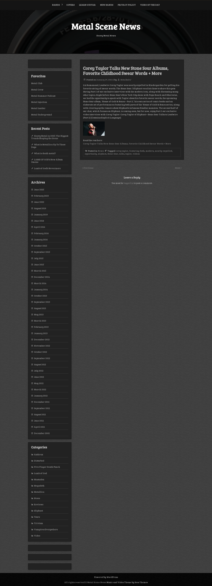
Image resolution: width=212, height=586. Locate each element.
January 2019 (41, 214)
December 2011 (41, 401)
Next (178, 167)
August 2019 (40, 208)
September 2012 (42, 358)
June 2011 (39, 420)
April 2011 (39, 426)
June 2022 (39, 201)
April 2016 (39, 226)
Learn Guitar (87, 4)
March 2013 (40, 320)
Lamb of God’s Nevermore (47, 168)
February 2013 (41, 326)
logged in (128, 183)
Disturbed (39, 460)
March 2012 (40, 389)
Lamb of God (40, 473)
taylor (128, 153)
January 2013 (41, 333)
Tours (37, 516)
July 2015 (38, 258)
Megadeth (39, 485)
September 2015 (42, 251)
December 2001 (42, 433)
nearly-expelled (163, 150)
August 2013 (40, 308)
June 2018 (39, 220)
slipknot (102, 153)
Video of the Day (150, 4)
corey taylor (122, 150)
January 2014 (41, 289)
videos (136, 153)
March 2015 (40, 270)
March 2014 (40, 283)
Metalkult (125, 79)
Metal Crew (37, 89)
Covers (70, 4)
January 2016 (41, 239)
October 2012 (40, 351)
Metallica (39, 491)
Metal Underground (41, 114)
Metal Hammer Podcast (43, 95)
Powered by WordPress (106, 577)
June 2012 (39, 376)
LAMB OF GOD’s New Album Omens (47, 160)
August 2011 (40, 414)
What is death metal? (45, 153)
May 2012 (39, 383)
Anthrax (38, 454)
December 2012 (42, 339)
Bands (56, 4)
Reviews (38, 504)
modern (150, 150)
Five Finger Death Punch (47, 466)
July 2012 (38, 370)
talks (121, 153)
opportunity (91, 153)
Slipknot (38, 510)
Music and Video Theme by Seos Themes (127, 582)
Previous (88, 167)
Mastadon (39, 479)
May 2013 (39, 314)
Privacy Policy (127, 4)
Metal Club (36, 83)
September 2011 (42, 408)
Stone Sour (112, 153)
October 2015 (40, 245)
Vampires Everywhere (46, 529)
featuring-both (137, 150)
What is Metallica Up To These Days (48, 145)
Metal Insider (38, 108)
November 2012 (42, 345)
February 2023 (41, 195)
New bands (106, 4)
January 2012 (41, 395)
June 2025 (39, 189)
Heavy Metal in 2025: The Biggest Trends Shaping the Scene (49, 137)
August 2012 (40, 364)
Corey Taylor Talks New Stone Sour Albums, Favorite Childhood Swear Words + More (127, 143)
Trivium (38, 523)
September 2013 (42, 301)
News (101, 150)
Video (37, 535)
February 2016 (41, 233)
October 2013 (40, 295)
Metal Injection (39, 102)
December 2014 (42, 276)
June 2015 (39, 264)
